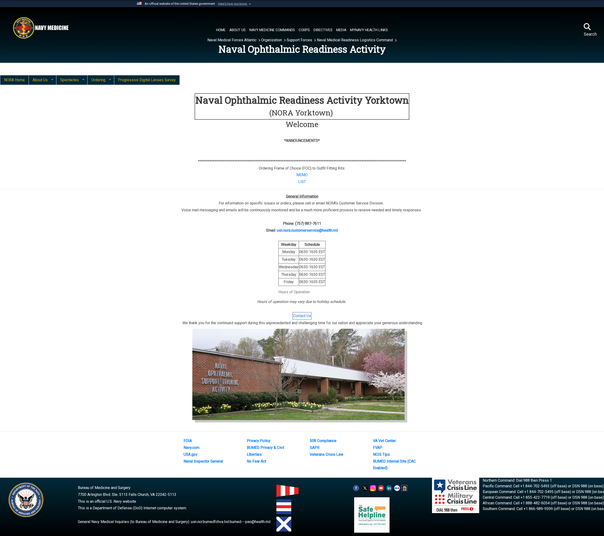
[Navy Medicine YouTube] (381, 487)
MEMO (302, 175)
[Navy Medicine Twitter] (365, 487)
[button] (235, 3)
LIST (302, 181)
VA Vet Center (384, 440)
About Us (38, 80)
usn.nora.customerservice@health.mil (307, 230)
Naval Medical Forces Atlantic (232, 40)
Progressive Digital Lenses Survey (147, 80)
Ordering (96, 80)
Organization (272, 40)
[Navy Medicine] (40, 28)
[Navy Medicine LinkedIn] (389, 487)
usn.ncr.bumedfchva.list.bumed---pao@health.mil (230, 521)
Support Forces (300, 40)
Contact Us (302, 316)
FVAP (377, 447)
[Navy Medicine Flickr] (397, 487)
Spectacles (67, 80)
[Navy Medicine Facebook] (356, 487)
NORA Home (14, 80)
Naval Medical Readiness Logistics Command (355, 40)
